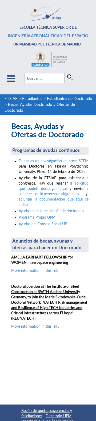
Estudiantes (32, 99)
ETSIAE (11, 99)
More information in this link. (35, 326)
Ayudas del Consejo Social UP (43, 224)
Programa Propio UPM (37, 217)
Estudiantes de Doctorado (69, 99)
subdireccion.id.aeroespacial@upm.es (49, 194)
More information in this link (34, 271)
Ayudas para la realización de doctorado (51, 211)
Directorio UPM (58, 416)
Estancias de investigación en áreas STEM (54, 161)
